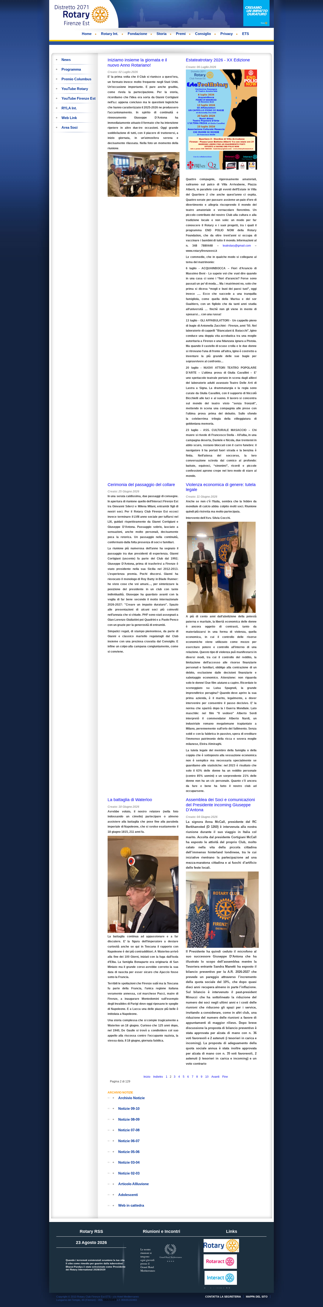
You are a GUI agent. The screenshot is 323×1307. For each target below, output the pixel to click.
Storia (161, 34)
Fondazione (137, 34)
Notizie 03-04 (129, 1162)
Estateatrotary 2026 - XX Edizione (218, 60)
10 (207, 1076)
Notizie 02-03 (129, 1173)
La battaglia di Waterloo (130, 799)
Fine (225, 1076)
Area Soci (69, 127)
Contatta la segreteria (223, 1296)
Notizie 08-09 (129, 1119)
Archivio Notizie (131, 1098)
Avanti (215, 1076)
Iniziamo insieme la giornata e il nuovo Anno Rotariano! (137, 63)
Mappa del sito (257, 1296)
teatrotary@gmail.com (237, 245)
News (66, 60)
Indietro (158, 1076)
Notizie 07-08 (129, 1130)
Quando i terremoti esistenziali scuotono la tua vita (95, 1260)
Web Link (69, 118)
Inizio (147, 1076)
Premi (181, 34)
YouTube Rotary (74, 89)
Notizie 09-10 (129, 1108)
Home (87, 34)
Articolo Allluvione (133, 1184)
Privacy (226, 34)
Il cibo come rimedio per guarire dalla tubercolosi (94, 1263)
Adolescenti (128, 1195)
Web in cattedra (131, 1205)
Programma (71, 69)
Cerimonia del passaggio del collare (141, 484)
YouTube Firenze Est (78, 98)
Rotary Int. (109, 34)
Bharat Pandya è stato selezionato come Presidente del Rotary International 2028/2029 (96, 1268)
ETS (245, 34)
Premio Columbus (76, 79)
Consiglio (203, 34)
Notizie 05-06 (129, 1152)
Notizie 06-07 (129, 1141)
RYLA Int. (69, 108)
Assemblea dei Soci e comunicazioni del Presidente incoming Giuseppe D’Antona (220, 804)
